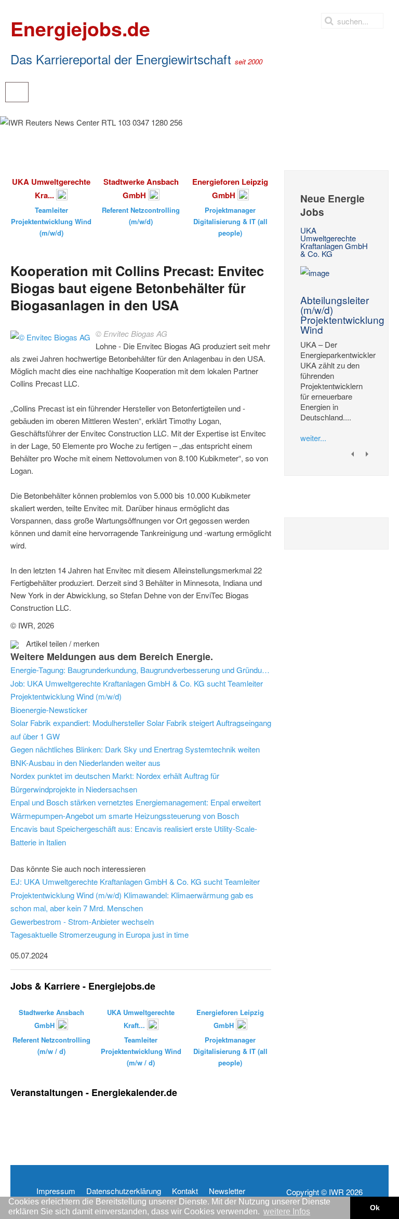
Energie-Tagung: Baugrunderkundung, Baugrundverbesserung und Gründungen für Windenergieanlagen (140, 669)
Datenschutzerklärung (123, 1191)
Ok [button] (375, 1207)
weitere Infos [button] (286, 1211)
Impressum (55, 1191)
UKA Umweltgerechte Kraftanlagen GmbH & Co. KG (334, 242)
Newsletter (227, 1191)
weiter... (313, 437)
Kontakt (185, 1191)
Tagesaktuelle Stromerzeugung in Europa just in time (99, 934)
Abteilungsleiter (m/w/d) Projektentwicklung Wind (342, 314)
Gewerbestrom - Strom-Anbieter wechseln (82, 921)
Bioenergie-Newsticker (48, 709)
